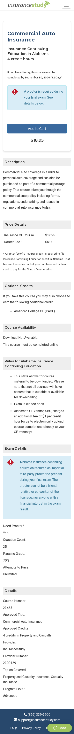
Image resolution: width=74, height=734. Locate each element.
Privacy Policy (31, 728)
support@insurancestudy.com (39, 720)
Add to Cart (37, 128)
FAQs (13, 728)
